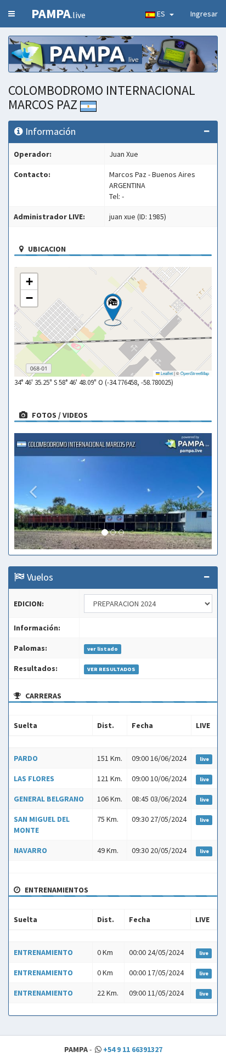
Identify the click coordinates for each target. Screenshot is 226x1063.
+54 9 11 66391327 (132, 1049)
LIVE (203, 725)
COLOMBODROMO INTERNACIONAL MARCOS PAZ (101, 97)
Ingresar (204, 14)
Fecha (142, 725)
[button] (113, 309)
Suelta (25, 725)
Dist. (105, 725)
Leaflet (166, 373)
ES (161, 14)
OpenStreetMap (194, 373)
